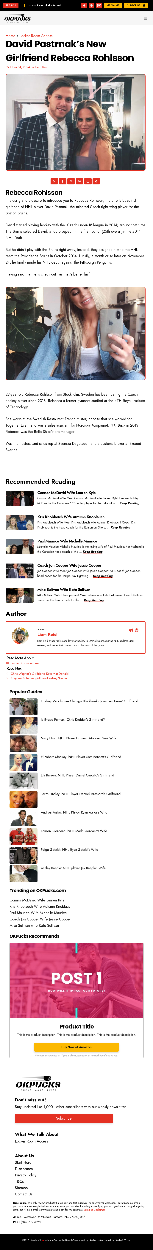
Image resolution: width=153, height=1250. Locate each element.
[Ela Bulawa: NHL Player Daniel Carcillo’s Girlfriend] (24, 782)
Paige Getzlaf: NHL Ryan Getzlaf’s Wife (69, 849)
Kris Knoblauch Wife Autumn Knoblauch (41, 906)
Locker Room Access (35, 36)
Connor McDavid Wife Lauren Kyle (37, 900)
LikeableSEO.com (123, 1240)
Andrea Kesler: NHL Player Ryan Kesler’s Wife (74, 812)
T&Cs (19, 1181)
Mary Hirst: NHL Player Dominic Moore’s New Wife (78, 738)
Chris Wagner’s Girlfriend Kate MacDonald (39, 673)
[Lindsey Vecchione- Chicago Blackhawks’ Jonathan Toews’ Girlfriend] (24, 707)
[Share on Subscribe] (88, 182)
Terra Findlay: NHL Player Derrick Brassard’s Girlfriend (81, 794)
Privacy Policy (25, 1175)
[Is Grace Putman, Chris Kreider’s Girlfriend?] (24, 726)
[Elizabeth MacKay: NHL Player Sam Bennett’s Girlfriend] (24, 763)
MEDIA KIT (113, 5)
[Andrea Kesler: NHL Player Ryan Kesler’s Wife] (24, 819)
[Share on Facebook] (63, 182)
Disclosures (24, 1169)
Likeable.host (95, 1240)
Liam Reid (47, 634)
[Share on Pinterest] (55, 182)
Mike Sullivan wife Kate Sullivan (34, 925)
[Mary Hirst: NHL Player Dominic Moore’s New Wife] (24, 744)
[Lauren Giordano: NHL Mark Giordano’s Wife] (24, 837)
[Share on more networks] (97, 182)
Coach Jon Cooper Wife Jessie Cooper (40, 919)
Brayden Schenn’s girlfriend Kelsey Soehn (39, 678)
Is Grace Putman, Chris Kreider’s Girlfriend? (73, 719)
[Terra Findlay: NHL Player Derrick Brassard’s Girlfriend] (24, 800)
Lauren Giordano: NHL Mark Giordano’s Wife (74, 831)
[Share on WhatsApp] (80, 182)
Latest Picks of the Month (44, 5)
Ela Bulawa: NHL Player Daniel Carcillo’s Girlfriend (77, 775)
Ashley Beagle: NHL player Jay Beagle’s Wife (73, 868)
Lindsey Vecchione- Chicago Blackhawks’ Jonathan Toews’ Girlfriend (89, 701)
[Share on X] (71, 182)
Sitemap (21, 1188)
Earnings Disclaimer (94, 1210)
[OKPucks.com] (17, 18)
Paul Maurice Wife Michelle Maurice (38, 913)
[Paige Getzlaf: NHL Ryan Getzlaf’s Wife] (24, 856)
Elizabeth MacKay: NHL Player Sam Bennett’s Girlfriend (81, 756)
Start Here (23, 1162)
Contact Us (23, 1194)
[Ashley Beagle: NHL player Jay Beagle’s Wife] (24, 874)
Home (10, 36)
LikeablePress (71, 1240)
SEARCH (11, 5)
